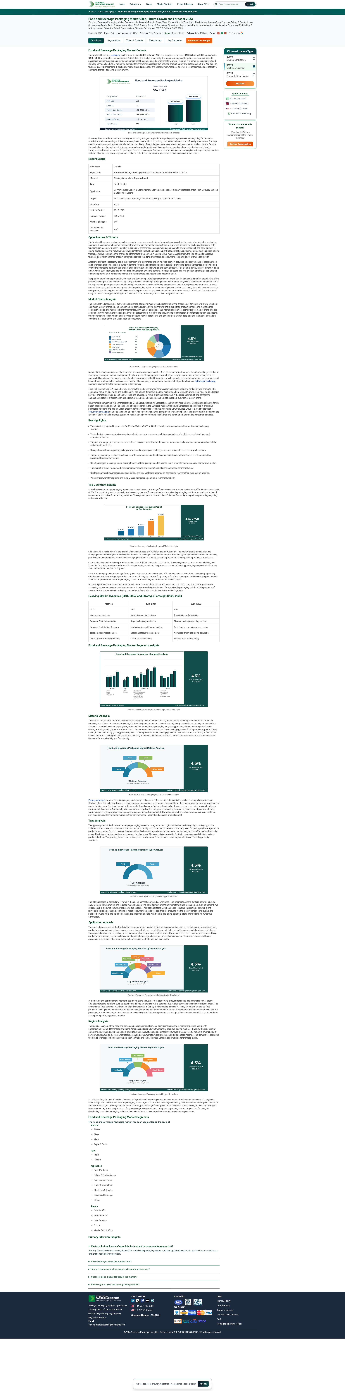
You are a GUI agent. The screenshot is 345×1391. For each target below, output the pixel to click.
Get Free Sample (196, 714)
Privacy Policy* (206, 719)
